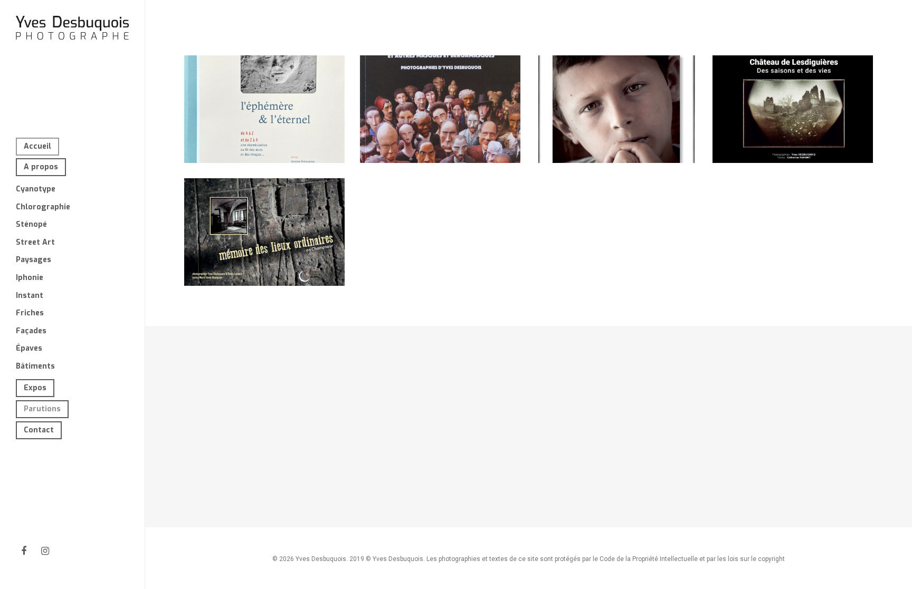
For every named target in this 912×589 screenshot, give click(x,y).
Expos (35, 388)
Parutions (42, 409)
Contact (39, 430)
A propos (41, 167)
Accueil (37, 146)
